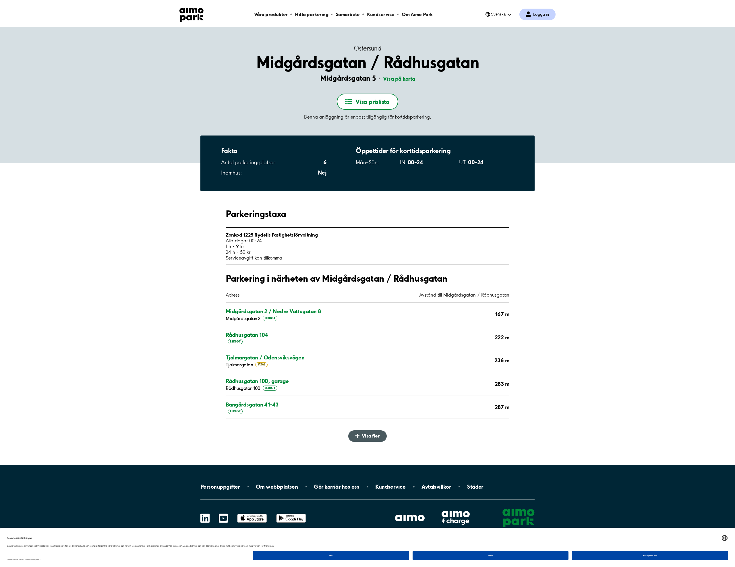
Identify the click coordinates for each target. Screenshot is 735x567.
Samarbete (348, 14)
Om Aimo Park (417, 14)
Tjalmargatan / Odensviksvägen (265, 357)
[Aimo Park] (191, 14)
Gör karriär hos (336, 486)
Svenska (498, 14)
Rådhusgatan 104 (247, 334)
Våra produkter (270, 14)
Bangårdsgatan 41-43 (252, 404)
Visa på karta (399, 78)
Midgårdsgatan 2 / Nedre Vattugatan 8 (273, 311)
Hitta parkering (311, 14)
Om (277, 486)
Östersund (367, 48)
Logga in (541, 14)
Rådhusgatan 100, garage (257, 381)
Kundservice (380, 14)
